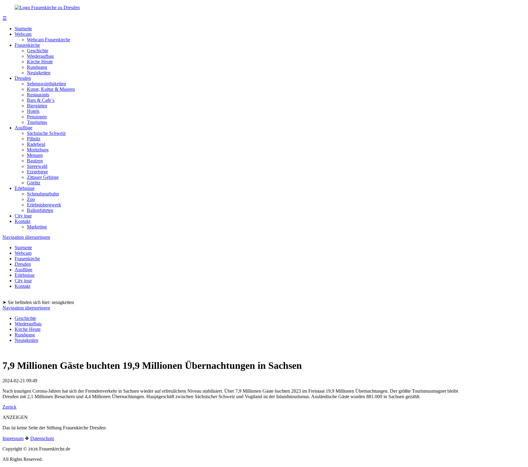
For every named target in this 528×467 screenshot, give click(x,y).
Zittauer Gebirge (43, 177)
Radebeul (36, 144)
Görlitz (33, 182)
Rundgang (37, 67)
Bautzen (35, 160)
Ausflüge (23, 127)
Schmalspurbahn (43, 193)
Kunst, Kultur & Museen (51, 89)
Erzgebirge (37, 171)
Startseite (23, 28)
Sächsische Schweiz (46, 133)
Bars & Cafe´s (40, 100)
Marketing (37, 226)
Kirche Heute (40, 61)
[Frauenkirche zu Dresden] (47, 7)
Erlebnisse (25, 188)
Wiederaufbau (40, 56)
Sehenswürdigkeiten (46, 83)
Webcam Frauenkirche (48, 39)
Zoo (31, 199)
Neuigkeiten (38, 72)
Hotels (33, 111)
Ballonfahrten (40, 210)
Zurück (9, 407)
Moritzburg (38, 149)
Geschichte (37, 50)
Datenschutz (42, 438)
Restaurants (38, 94)
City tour (23, 215)
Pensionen (37, 116)
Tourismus (37, 122)
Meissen (35, 155)
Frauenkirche (27, 45)
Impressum (13, 438)
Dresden (23, 78)
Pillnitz (33, 138)
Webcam (23, 34)
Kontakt (22, 221)
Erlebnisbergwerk (44, 204)
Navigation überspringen (26, 237)
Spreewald (37, 166)
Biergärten (37, 105)
